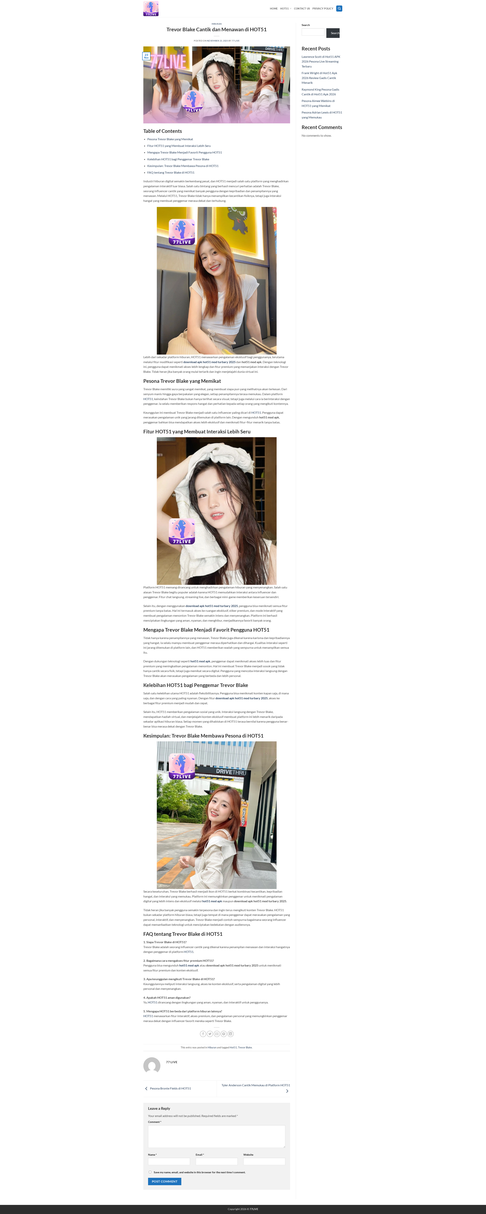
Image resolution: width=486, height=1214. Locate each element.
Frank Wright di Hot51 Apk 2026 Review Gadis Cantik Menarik (319, 77)
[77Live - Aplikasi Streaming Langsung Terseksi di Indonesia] (162, 8)
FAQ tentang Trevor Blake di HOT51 (170, 172)
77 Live (235, 40)
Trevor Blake (245, 1047)
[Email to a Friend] (217, 1034)
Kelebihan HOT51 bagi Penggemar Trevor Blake (178, 159)
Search (306, 25)
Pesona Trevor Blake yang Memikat (170, 139)
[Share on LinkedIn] (230, 1034)
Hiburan (217, 24)
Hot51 (284, 8)
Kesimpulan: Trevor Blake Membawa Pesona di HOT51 (183, 166)
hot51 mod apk (200, 661)
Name (152, 1154)
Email (200, 1154)
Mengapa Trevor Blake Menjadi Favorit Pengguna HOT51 (184, 152)
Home (274, 8)
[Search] (339, 8)
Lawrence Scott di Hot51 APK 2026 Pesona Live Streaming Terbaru (321, 61)
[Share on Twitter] (210, 1034)
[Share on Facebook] (203, 1034)
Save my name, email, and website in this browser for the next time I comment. (199, 1172)
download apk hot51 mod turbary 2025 (209, 362)
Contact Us (302, 8)
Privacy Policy (322, 8)
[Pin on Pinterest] (224, 1034)
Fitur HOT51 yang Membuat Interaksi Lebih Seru (179, 145)
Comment (154, 1121)
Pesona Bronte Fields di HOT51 (170, 1088)
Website (248, 1154)
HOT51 (148, 399)
